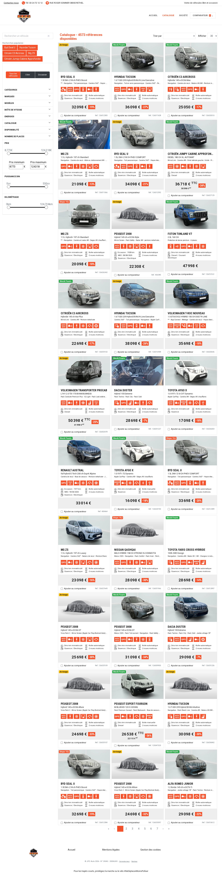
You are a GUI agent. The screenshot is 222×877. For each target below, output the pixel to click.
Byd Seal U (9, 47)
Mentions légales (111, 849)
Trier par (157, 36)
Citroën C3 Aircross (14, 53)
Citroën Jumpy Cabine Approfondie (22, 59)
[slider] (8, 153)
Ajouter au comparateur (75, 115)
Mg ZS (31, 53)
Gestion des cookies (150, 849)
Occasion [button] (42, 75)
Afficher (202, 36)
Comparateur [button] (201, 15)
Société (183, 15)
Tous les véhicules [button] (13, 74)
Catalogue (168, 15)
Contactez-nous (11, 3)
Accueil (153, 15)
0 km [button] (28, 75)
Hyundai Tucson (28, 47)
